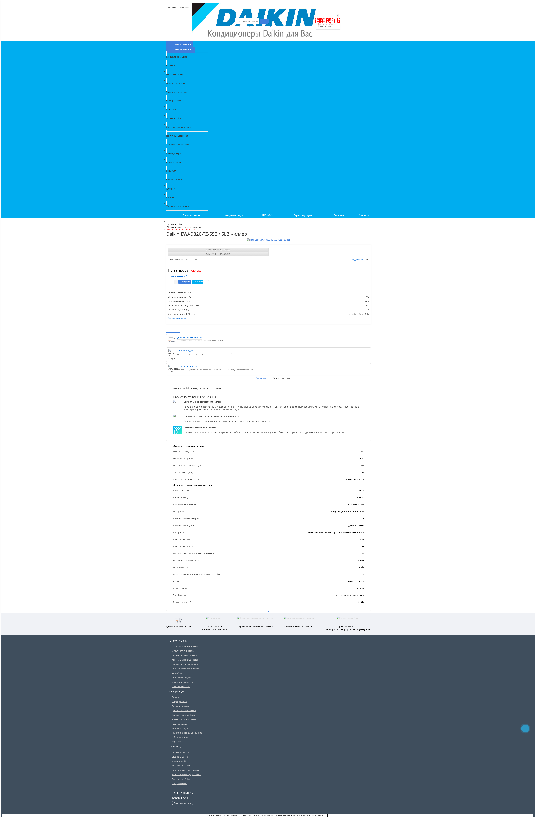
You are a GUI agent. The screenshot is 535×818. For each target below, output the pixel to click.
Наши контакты (179, 724)
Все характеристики (177, 318)
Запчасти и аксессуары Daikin (186, 774)
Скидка (196, 270)
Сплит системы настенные (185, 646)
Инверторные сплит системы (186, 770)
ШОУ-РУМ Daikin (180, 756)
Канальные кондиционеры (185, 659)
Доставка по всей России (184, 710)
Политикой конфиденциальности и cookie (296, 815)
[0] (315, 19)
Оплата (175, 697)
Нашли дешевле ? (178, 276)
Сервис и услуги (303, 215)
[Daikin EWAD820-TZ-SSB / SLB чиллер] (268, 239)
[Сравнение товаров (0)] (310, 18)
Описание (261, 378)
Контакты (363, 215)
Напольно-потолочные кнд (185, 664)
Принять (322, 815)
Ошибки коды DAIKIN (182, 752)
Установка (184, 7)
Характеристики (281, 378)
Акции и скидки (234, 215)
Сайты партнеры (180, 737)
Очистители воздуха (181, 677)
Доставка (171, 7)
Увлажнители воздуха (182, 682)
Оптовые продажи (180, 706)
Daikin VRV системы (181, 686)
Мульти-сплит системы (183, 651)
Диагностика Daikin (181, 779)
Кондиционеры (191, 215)
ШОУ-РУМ (267, 215)
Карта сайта (177, 741)
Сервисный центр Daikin (184, 715)
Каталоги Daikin (179, 761)
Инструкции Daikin (181, 765)
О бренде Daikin (179, 701)
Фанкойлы (177, 673)
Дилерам (339, 215)
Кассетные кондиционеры (184, 655)
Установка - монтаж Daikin (184, 719)
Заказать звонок (182, 803)
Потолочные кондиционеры (185, 668)
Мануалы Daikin (179, 783)
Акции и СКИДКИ (180, 728)
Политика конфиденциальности (187, 732)
